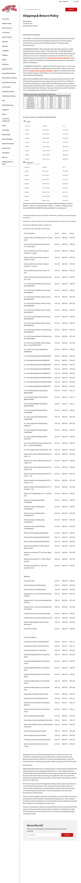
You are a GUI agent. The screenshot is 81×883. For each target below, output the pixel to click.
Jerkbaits (5, 55)
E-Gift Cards (6, 32)
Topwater (5, 46)
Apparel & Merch (7, 37)
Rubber (4, 60)
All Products (5, 153)
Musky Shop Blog (7, 139)
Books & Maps (6, 134)
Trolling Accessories (8, 91)
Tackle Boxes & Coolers (9, 96)
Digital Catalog (6, 23)
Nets (3, 100)
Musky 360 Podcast (8, 143)
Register (65, 1)
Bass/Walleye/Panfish (9, 73)
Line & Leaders (6, 87)
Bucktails (5, 41)
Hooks (4, 125)
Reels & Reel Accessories (9, 78)
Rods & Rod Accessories (9, 82)
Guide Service (6, 148)
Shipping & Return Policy (7, 163)
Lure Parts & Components (6, 120)
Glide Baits (5, 64)
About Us (5, 157)
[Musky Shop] (9, 9)
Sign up (67, 835)
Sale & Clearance (7, 28)
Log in (60, 1)
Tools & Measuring (7, 105)
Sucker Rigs (5, 130)
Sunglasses (5, 109)
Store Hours (5, 19)
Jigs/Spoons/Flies (7, 69)
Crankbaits (5, 50)
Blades (4, 114)
